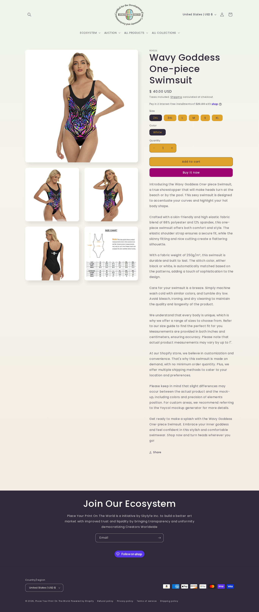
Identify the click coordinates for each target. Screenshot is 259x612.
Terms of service (146, 601)
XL (217, 118)
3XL (170, 118)
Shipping (176, 97)
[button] (29, 14)
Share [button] (157, 452)
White (157, 132)
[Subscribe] (159, 537)
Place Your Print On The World (52, 601)
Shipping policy (169, 601)
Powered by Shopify (82, 601)
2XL (155, 118)
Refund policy (105, 601)
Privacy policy (125, 601)
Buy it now (191, 173)
